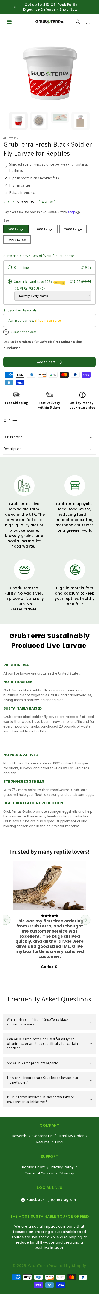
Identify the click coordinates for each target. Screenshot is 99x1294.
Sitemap (66, 1173)
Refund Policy (33, 1166)
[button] (9, 22)
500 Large (16, 229)
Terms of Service (39, 1173)
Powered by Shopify (68, 1265)
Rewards (19, 1135)
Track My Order (71, 1135)
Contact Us (42, 1135)
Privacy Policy (62, 1166)
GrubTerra (38, 1265)
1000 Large (44, 229)
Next (87, 72)
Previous (11, 72)
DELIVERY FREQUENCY (29, 288)
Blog (59, 1142)
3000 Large (17, 239)
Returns (43, 1142)
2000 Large (73, 229)
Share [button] (13, 420)
